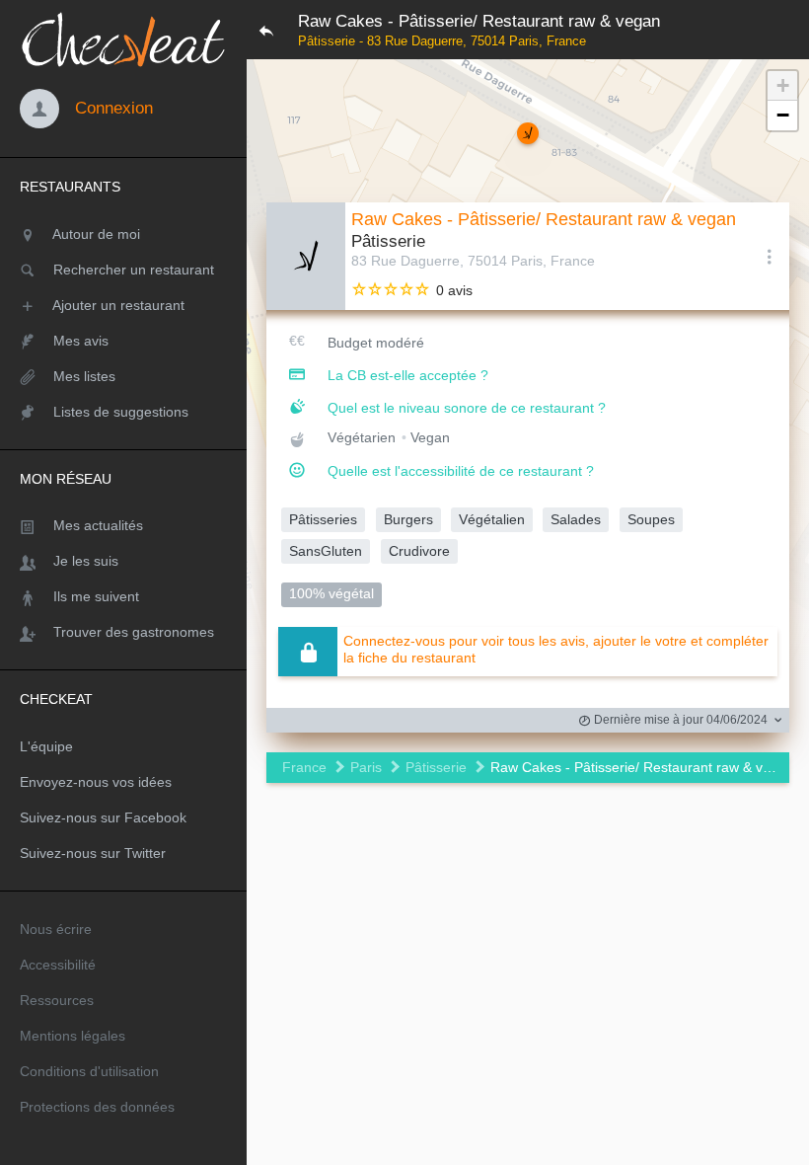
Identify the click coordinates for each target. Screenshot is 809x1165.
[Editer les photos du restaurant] (305, 256)
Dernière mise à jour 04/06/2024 (679, 720)
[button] (528, 133)
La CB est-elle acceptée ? (408, 375)
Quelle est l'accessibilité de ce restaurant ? (461, 471)
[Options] (769, 255)
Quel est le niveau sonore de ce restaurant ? (467, 408)
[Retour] (266, 29)
